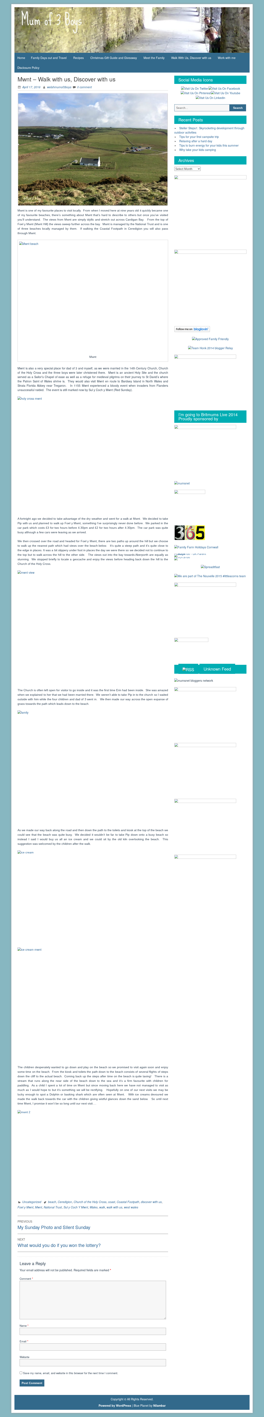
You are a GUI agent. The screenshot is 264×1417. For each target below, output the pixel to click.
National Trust (53, 1207)
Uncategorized (31, 1202)
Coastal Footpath (128, 1202)
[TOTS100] (182, 558)
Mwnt (38, 1207)
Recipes (78, 58)
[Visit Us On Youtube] (225, 93)
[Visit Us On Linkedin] (210, 97)
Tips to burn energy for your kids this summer (209, 145)
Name (24, 1326)
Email (24, 1341)
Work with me (227, 58)
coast (111, 1202)
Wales (94, 1207)
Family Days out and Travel (49, 58)
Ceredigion (65, 1202)
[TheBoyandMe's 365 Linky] (189, 532)
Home (21, 58)
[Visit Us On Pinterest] (195, 93)
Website (24, 1357)
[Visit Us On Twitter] (194, 88)
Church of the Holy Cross (90, 1202)
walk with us (114, 1207)
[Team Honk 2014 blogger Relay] (210, 347)
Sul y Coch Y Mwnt (76, 1207)
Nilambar (159, 1405)
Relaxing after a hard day (195, 141)
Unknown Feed (217, 669)
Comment (26, 1279)
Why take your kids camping (197, 150)
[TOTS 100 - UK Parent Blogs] (191, 555)
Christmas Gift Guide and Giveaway (113, 58)
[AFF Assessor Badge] (210, 338)
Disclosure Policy (28, 68)
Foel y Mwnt (25, 1207)
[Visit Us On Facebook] (224, 88)
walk (102, 1207)
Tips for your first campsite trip (199, 137)
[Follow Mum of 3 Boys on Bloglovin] (192, 329)
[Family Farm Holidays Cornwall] (196, 547)
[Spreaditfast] (210, 567)
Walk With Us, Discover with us (191, 58)
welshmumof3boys (59, 87)
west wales (131, 1207)
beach (52, 1202)
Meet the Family (154, 58)
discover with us (151, 1202)
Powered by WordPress (115, 1405)
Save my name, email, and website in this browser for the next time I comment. (70, 1373)
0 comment (84, 87)
